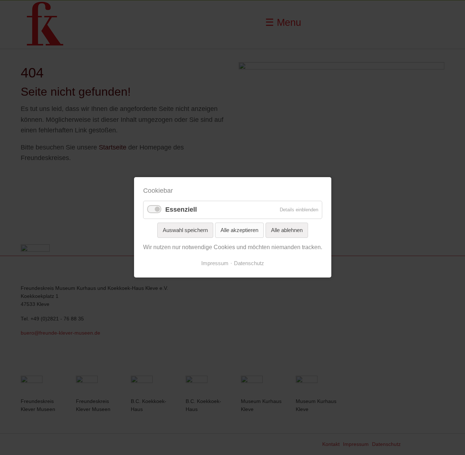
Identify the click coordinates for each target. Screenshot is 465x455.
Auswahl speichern (185, 230)
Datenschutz (249, 263)
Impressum (215, 263)
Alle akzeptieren (239, 230)
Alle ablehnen (287, 230)
